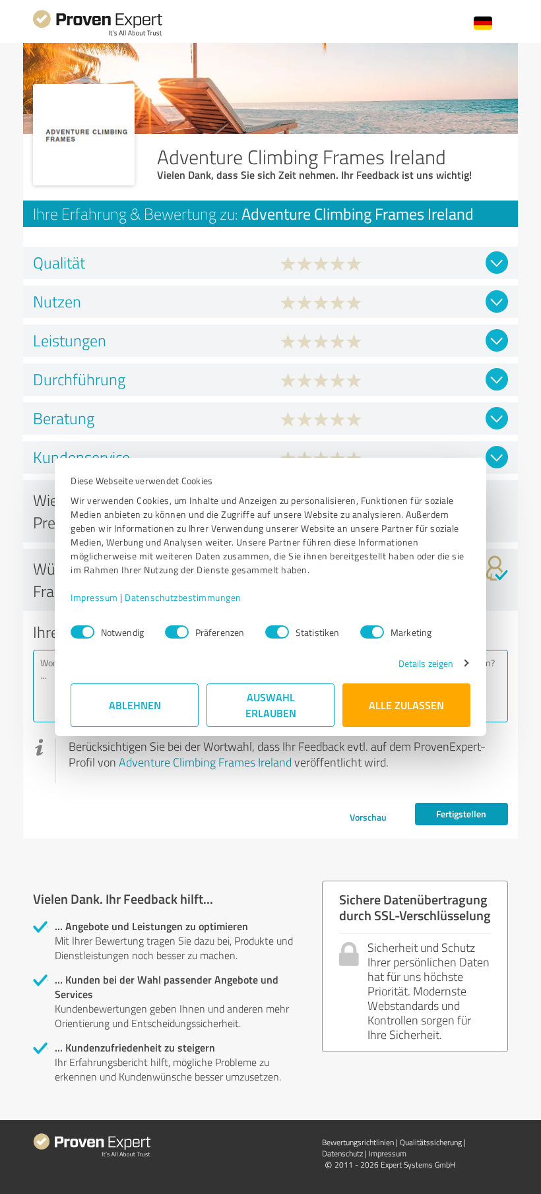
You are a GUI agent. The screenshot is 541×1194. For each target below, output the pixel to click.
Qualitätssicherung (431, 1142)
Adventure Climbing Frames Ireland (205, 762)
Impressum (94, 597)
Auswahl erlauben (270, 704)
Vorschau (368, 817)
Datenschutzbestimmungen (183, 597)
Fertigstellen (461, 813)
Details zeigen (425, 663)
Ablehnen (135, 704)
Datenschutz (342, 1153)
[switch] (177, 632)
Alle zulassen (406, 704)
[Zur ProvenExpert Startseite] (97, 34)
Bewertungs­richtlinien (358, 1142)
